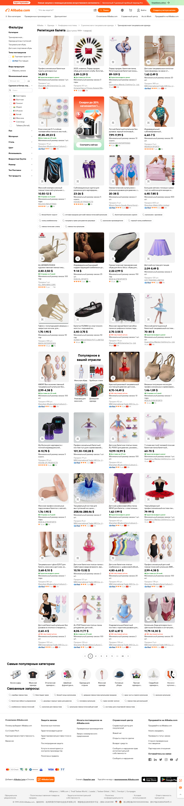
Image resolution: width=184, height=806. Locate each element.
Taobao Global (103, 791)
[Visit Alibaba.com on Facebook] (150, 759)
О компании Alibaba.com (16, 720)
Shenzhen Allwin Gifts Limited (156, 205)
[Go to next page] (128, 656)
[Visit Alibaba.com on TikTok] (176, 759)
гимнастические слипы (51, 226)
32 (123, 656)
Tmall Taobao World (79, 791)
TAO (113, 791)
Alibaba (40, 25)
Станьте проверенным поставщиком (158, 742)
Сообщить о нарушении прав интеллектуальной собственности (125, 750)
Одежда (50, 25)
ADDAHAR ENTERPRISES (119, 143)
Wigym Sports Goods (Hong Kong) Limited (124, 205)
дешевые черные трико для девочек (58, 701)
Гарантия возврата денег (52, 731)
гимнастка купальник (76, 226)
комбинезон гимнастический (22, 707)
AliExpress (53, 791)
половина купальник (87, 701)
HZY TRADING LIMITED (154, 280)
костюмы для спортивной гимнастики (120, 707)
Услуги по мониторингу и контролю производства (52, 749)
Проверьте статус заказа (159, 736)
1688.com (64, 791)
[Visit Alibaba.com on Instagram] (166, 759)
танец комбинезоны (49, 221)
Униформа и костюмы (67, 25)
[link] (180, 780)
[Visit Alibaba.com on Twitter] (160, 759)
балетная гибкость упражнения (23, 701)
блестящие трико (42, 695)
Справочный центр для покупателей (123, 727)
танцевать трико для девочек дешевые (80, 221)
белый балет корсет (49, 215)
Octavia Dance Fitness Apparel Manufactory (89, 88)
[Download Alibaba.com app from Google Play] (169, 779)
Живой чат (117, 733)
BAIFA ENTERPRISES (47, 343)
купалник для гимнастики (52, 707)
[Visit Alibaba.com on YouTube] (171, 759)
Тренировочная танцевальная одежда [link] (134, 25)
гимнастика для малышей (137, 701)
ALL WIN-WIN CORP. (47, 285)
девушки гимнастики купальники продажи (100, 695)
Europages (131, 791)
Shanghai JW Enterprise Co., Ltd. (51, 86)
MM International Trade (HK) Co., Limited (159, 86)
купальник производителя (113, 221)
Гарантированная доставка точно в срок (56, 737)
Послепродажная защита (52, 743)
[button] (95, 10)
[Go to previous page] (85, 656)
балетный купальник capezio (126, 215)
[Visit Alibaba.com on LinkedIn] (155, 759)
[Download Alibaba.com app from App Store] (150, 779)
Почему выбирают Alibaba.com (18, 726)
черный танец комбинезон (141, 221)
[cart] (131, 11)
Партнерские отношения (159, 748)
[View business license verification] (116, 802)
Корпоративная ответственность (19, 736)
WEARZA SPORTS (151, 146)
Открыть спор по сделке (123, 738)
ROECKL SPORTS (81, 279)
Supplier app (89, 779)
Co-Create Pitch (12, 731)
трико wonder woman (111, 701)
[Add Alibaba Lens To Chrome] (46, 779)
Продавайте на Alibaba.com (160, 726)
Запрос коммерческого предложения (87, 735)
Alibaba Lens (19, 779)
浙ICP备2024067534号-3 (160, 802)
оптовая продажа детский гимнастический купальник (86, 215)
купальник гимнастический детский (84, 707)
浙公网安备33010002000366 (136, 802)
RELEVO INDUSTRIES (47, 204)
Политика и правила (50, 756)
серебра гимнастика (19, 695)
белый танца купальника (66, 695)
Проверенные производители (90, 728)
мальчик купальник (163, 695)
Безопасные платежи (50, 726)
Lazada (92, 791)
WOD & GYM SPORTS (118, 279)
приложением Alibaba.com (126, 779)
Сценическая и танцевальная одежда (97, 25)
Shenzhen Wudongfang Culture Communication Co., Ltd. (53, 146)
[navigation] (20, 341)
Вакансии (9, 741)
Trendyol (120, 791)
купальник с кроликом (153, 215)
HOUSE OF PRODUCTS (83, 202)
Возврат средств (120, 743)
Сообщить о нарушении (123, 758)
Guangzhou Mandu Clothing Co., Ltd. (124, 84)
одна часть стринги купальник (136, 695)
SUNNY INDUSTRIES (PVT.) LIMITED (89, 340)
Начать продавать (156, 731)
